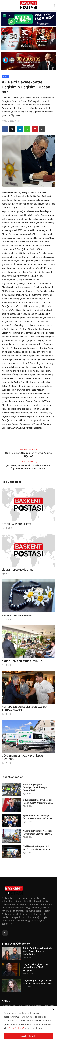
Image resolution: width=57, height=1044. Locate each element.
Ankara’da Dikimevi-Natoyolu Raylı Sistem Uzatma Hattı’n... (37, 832)
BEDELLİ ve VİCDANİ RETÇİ (17, 524)
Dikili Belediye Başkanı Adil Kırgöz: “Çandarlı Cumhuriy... (37, 847)
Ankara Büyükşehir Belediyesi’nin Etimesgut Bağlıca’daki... (35, 787)
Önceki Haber (30, 449)
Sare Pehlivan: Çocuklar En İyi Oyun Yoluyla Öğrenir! (28, 455)
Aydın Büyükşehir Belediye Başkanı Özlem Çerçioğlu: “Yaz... (39, 816)
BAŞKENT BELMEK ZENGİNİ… (18, 615)
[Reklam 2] (28, 38)
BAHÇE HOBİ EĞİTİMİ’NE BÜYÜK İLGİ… (23, 661)
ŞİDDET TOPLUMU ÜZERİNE (17, 569)
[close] (53, 1009)
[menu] (3, 5)
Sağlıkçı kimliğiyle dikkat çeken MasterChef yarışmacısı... (36, 967)
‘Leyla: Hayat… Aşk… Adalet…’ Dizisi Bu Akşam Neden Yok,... (39, 982)
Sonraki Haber (27, 461)
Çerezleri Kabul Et (28, 1036)
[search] (53, 5)
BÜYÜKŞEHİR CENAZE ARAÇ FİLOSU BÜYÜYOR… (22, 757)
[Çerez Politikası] (16, 1028)
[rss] (5, 933)
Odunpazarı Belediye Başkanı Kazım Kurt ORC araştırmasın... (38, 801)
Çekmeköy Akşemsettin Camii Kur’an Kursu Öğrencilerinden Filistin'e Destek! (28, 467)
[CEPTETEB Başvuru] (28, 19)
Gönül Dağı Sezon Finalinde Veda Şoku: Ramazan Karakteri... (37, 951)
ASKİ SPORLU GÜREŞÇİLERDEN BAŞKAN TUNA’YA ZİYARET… (25, 708)
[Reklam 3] (28, 61)
